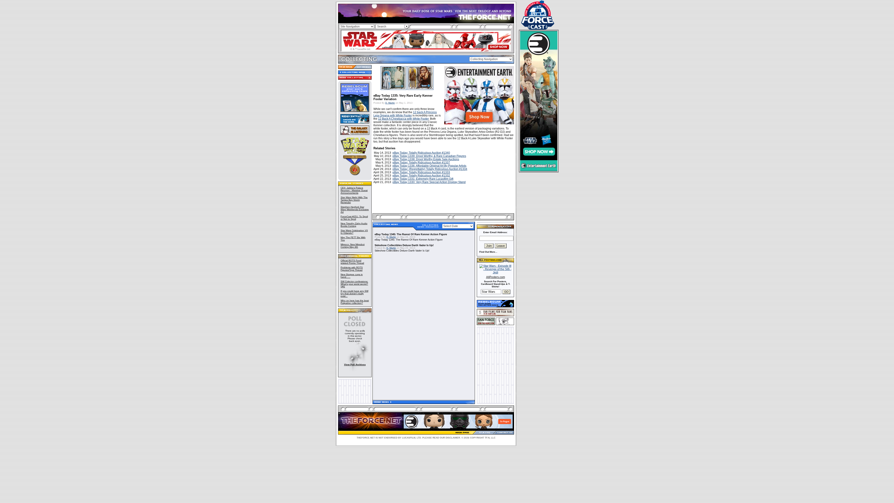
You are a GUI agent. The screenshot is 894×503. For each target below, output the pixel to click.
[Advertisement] (443, 204)
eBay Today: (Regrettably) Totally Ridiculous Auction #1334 (430, 169)
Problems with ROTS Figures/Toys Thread (352, 268)
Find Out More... (488, 252)
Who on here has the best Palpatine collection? (355, 301)
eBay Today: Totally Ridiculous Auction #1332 (421, 175)
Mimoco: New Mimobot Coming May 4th (353, 245)
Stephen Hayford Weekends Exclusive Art (355, 209)
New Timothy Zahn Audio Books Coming (354, 224)
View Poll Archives (355, 364)
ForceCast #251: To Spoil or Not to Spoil (354, 217)
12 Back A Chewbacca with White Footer (403, 118)
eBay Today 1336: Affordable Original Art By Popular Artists (429, 165)
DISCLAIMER (453, 437)
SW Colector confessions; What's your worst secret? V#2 (354, 284)
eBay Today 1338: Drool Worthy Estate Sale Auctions (426, 159)
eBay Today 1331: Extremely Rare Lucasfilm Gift (423, 178)
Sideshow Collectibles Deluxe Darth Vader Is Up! (404, 245)
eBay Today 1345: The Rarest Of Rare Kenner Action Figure (411, 234)
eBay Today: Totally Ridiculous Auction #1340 (421, 152)
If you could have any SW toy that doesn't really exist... (354, 293)
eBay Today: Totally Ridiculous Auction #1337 (421, 162)
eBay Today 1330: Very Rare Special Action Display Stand (429, 182)
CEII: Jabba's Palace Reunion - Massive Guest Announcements (354, 190)
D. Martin (390, 103)
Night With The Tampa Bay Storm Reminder (354, 200)
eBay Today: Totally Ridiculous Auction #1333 (421, 172)
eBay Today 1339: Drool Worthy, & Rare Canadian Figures (429, 156)
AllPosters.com (495, 277)
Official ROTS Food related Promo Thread (352, 261)
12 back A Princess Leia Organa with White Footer (405, 114)
